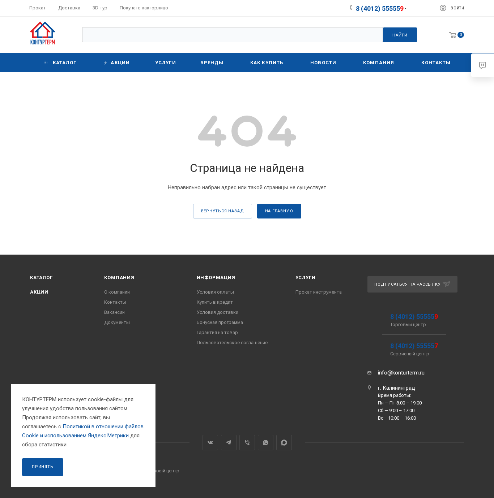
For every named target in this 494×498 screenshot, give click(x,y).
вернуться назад (222, 211)
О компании (117, 292)
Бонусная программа (220, 322)
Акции (39, 292)
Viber (247, 442)
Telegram (229, 442)
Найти (400, 35)
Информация (216, 277)
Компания (119, 277)
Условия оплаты (215, 292)
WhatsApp (265, 442)
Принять (43, 466)
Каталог (41, 277)
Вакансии (114, 312)
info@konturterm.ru (401, 372)
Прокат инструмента (318, 292)
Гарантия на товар (217, 332)
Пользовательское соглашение (232, 342)
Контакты (115, 302)
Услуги (305, 277)
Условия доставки (217, 312)
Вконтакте (210, 442)
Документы (117, 322)
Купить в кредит (215, 302)
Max (284, 442)
